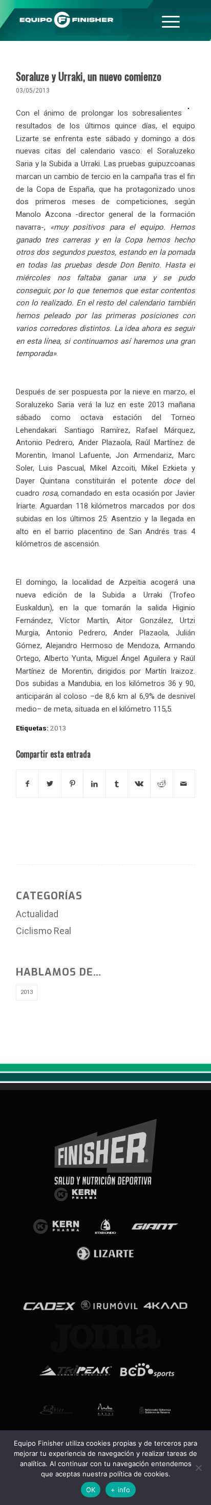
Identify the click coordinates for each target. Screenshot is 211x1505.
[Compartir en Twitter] (50, 784)
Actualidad (37, 914)
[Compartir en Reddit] (162, 784)
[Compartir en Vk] (139, 784)
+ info (121, 1490)
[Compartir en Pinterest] (72, 784)
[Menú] (170, 20)
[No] (198, 1468)
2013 (58, 728)
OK (91, 1490)
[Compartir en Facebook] (27, 784)
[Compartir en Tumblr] (117, 784)
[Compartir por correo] (184, 784)
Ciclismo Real (43, 930)
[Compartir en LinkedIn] (94, 784)
